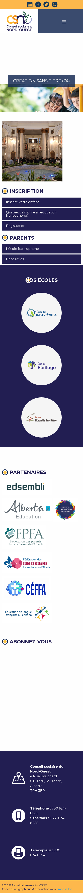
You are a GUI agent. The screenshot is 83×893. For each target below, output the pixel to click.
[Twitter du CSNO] (46, 4)
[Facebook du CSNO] (38, 4)
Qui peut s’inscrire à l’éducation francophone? (31, 213)
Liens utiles (15, 259)
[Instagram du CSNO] (55, 4)
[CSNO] (19, 21)
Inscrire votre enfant (22, 202)
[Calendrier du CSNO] (30, 4)
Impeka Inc (65, 889)
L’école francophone (22, 249)
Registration (15, 226)
